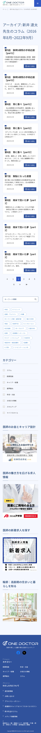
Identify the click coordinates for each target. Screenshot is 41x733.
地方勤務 (7, 328)
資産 (6, 324)
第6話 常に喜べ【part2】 (19, 128)
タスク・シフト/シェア (12, 338)
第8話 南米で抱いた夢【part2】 (20, 228)
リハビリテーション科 (21, 347)
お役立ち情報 (11, 401)
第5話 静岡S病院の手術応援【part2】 (20, 78)
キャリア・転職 (12, 382)
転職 (22, 314)
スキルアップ (11, 407)
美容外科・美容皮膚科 (12, 343)
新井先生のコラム (11, 711)
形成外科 (27, 338)
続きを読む (31, 66)
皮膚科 (26, 343)
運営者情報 (9, 691)
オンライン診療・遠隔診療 (13, 319)
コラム (9, 370)
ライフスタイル (12, 413)
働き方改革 (30, 319)
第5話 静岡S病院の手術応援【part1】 (20, 51)
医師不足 (16, 324)
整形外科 (32, 328)
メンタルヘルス (29, 324)
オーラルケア (20, 328)
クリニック (16, 309)
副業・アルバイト (10, 314)
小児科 (7, 347)
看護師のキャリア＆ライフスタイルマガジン (21, 706)
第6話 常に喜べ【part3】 (19, 152)
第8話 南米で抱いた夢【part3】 (20, 256)
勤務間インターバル (19, 333)
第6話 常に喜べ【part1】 (19, 104)
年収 (6, 309)
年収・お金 (11, 394)
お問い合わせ (9, 696)
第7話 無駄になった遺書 (18, 176)
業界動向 (10, 388)
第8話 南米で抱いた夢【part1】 (20, 201)
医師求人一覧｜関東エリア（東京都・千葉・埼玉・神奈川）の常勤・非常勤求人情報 (19, 723)
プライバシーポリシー (13, 701)
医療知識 (10, 376)
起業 (6, 333)
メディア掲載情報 (11, 716)
